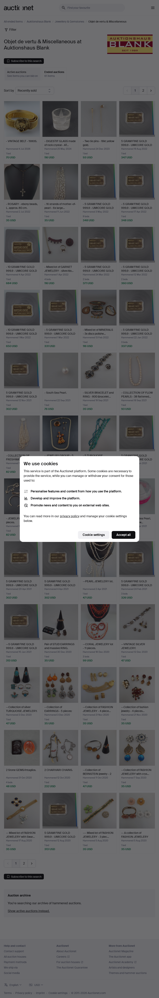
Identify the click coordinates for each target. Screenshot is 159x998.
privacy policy (69, 516)
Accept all (123, 535)
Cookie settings (94, 535)
